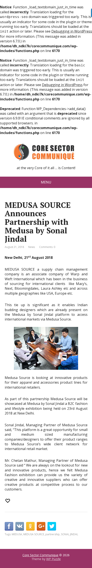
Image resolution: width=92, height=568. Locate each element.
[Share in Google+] (41, 526)
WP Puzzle (53, 559)
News (31, 247)
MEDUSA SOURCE (33, 534)
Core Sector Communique (40, 555)
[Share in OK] (30, 526)
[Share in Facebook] (9, 526)
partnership (52, 534)
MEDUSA (17, 534)
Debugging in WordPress (71, 31)
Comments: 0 (47, 247)
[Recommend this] (8, 500)
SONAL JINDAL (69, 534)
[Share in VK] (19, 526)
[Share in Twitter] (51, 526)
